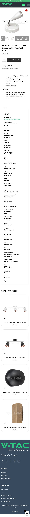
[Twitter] (6, 461)
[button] (4, 318)
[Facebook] (2, 461)
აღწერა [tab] (5, 108)
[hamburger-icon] (23, 5)
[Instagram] (18, 461)
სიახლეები (4, 0)
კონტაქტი (20, 0)
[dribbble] (14, 461)
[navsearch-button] (28, 5)
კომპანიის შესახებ (12, 0)
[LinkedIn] (10, 461)
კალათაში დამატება (14, 60)
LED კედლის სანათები (13, 68)
